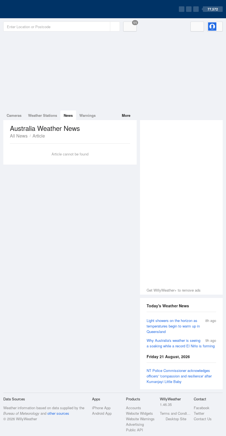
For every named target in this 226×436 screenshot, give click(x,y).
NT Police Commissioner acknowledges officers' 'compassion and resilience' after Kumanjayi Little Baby (179, 376)
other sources (58, 413)
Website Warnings (140, 418)
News (68, 115)
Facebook (201, 407)
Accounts (133, 407)
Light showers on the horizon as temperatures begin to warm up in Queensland (173, 326)
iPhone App (101, 407)
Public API (134, 429)
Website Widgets (139, 413)
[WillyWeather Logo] (29, 9)
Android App (102, 413)
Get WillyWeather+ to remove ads (174, 290)
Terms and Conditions (175, 413)
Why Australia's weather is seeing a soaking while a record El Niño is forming (181, 343)
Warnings (87, 115)
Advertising (135, 424)
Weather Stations (42, 115)
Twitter (199, 413)
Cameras (14, 115)
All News (19, 136)
